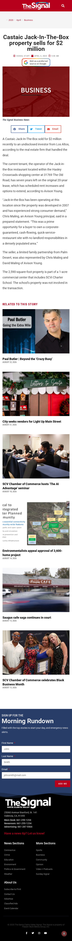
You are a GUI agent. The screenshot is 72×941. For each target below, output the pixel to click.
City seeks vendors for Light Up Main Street (32, 421)
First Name (8, 743)
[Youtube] (45, 933)
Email (5, 769)
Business (28, 19)
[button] (9, 5)
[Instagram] (39, 933)
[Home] (4, 19)
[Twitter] (33, 933)
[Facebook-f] (26, 933)
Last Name (8, 756)
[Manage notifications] (64, 933)
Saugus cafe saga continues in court (27, 617)
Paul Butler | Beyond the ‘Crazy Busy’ (27, 359)
